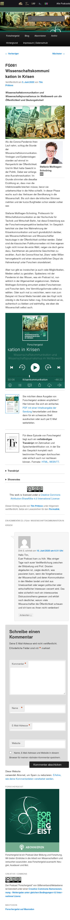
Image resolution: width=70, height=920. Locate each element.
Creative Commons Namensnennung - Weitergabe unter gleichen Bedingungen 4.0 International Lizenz (33, 892)
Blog (27, 35)
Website (16, 743)
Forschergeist (12, 35)
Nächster (58, 53)
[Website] (41, 175)
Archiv (54, 35)
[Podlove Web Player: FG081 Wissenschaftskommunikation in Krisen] (35, 350)
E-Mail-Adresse (21, 725)
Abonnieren (40, 35)
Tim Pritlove (37, 505)
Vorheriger (12, 53)
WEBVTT (54, 461)
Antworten (26, 615)
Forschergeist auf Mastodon (19, 909)
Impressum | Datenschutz (35, 42)
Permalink (54, 509)
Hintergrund (12, 42)
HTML (45, 461)
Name (17, 708)
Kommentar (19, 664)
